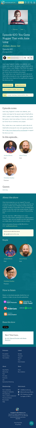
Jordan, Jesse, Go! (11, 46)
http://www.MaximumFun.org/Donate (16, 130)
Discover (20, 357)
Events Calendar (21, 361)
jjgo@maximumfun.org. (11, 226)
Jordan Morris (8, 155)
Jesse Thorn (23, 155)
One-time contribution (7, 397)
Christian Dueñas (9, 178)
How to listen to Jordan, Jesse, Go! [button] (13, 89)
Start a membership (7, 389)
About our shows (6, 355)
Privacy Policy (18, 424)
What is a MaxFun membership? (9, 395)
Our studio (5, 375)
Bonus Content (6, 399)
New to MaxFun (6, 357)
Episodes (20, 353)
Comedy (9, 95)
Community (5, 377)
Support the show (20, 85)
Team (4, 373)
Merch (19, 369)
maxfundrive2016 (21, 95)
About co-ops (5, 371)
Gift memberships (6, 393)
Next (23, 29)
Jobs (3, 379)
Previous (14, 29)
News (19, 359)
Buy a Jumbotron (21, 371)
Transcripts (20, 355)
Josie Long (14, 95)
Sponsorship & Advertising (8, 381)
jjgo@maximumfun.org (12, 234)
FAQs (4, 401)
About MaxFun (6, 369)
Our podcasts (5, 353)
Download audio (8, 85)
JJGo (27, 95)
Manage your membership (8, 391)
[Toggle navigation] (34, 2)
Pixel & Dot (19, 422)
